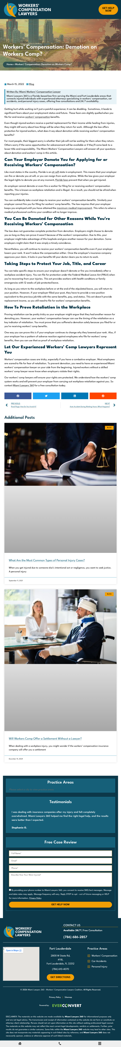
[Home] (19, 1044)
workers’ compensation (37, 117)
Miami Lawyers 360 (23, 385)
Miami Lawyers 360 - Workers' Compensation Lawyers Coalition (55, 990)
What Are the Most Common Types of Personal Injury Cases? (47, 560)
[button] (17, 396)
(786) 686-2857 (75, 937)
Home (10, 64)
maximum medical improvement (74, 208)
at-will (55, 172)
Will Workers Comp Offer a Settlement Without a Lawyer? (45, 738)
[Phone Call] (59, 1044)
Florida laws (61, 180)
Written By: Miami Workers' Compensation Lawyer (34, 92)
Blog (31, 84)
